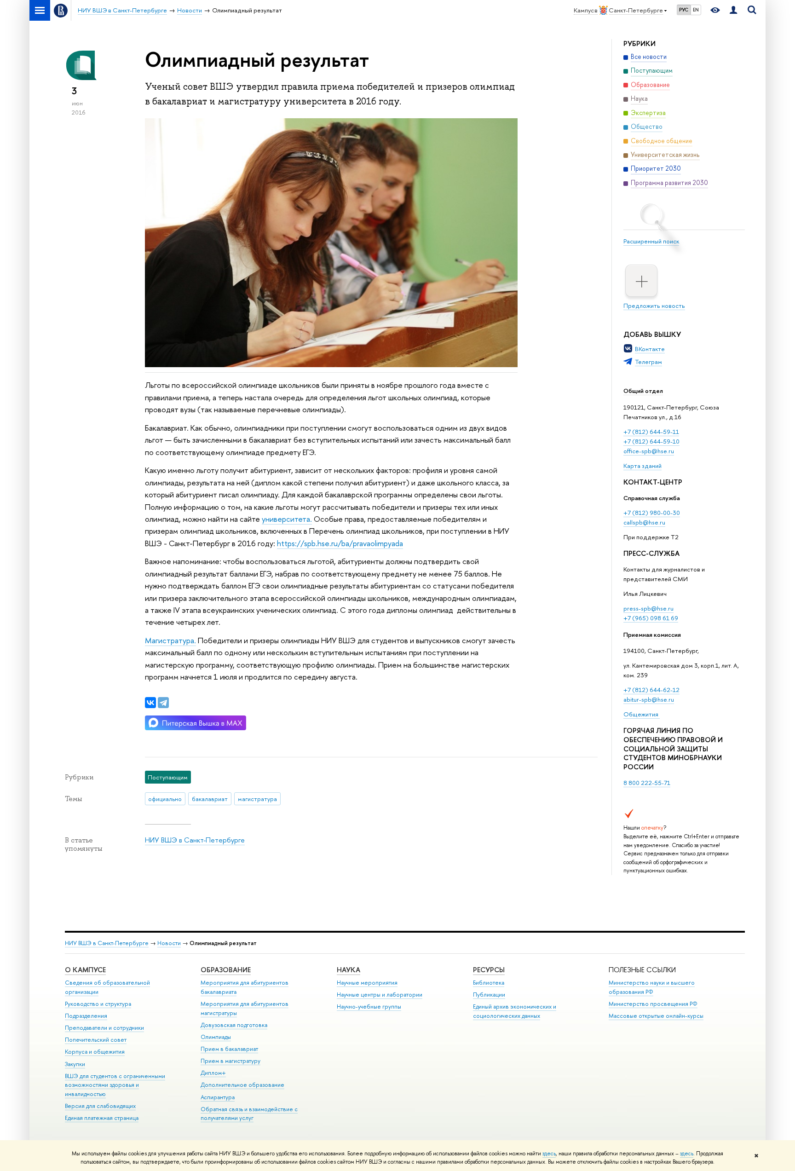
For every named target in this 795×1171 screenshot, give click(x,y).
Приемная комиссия (652, 634)
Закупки (75, 1064)
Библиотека (488, 982)
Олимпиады (216, 1037)
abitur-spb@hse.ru (648, 699)
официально (165, 799)
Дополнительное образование (242, 1085)
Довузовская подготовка (234, 1025)
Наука (348, 970)
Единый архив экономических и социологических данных (514, 1011)
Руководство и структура (98, 1004)
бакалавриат (210, 799)
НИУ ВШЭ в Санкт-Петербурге (195, 840)
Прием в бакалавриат (229, 1049)
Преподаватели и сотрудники (104, 1028)
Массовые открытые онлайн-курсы (656, 1016)
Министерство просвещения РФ (653, 1004)
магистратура (257, 799)
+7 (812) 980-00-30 (651, 512)
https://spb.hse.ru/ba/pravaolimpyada (340, 543)
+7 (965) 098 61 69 (650, 618)
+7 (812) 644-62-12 (651, 690)
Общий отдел (643, 390)
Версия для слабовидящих (100, 1106)
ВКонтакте (650, 349)
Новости (169, 943)
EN (696, 9)
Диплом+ (213, 1073)
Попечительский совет (96, 1040)
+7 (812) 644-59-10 (651, 441)
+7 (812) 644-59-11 (651, 431)
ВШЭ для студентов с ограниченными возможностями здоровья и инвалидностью (115, 1085)
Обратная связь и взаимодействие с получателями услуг (249, 1113)
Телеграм (648, 362)
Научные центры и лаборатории (379, 994)
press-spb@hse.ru (648, 608)
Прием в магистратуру (230, 1061)
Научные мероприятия (367, 982)
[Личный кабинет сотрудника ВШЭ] (733, 10)
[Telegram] (163, 702)
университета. (287, 518)
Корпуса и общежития (95, 1052)
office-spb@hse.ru (648, 451)
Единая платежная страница (101, 1118)
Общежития (641, 714)
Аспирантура (218, 1097)
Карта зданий (642, 465)
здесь (549, 1153)
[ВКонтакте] (150, 702)
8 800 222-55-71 (646, 783)
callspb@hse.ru (644, 522)
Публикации (489, 994)
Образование (226, 970)
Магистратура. (170, 640)
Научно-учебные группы (369, 1006)
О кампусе (85, 970)
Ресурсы (489, 970)
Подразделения (86, 1016)
